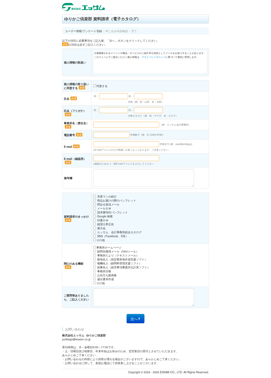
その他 (100, 240)
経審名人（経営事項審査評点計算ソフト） (123, 267)
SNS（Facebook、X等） (112, 236)
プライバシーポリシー (153, 57)
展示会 (101, 228)
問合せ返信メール (107, 204)
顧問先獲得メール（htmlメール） (117, 251)
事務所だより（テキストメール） (117, 255)
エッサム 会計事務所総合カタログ (119, 232)
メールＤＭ (103, 208)
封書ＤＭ (102, 220)
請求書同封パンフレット (112, 212)
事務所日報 (103, 271)
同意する (102, 86)
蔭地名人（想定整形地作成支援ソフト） (121, 259)
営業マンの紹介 (106, 196)
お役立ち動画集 (106, 275)
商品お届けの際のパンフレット (116, 200)
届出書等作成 (105, 279)
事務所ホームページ (108, 247)
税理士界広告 (105, 224)
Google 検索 (104, 216)
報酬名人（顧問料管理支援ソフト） (119, 263)
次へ (134, 318)
